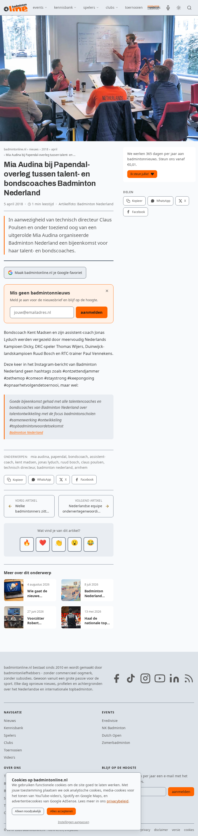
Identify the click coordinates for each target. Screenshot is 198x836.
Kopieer (18, 480)
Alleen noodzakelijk (28, 811)
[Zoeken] (189, 8)
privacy (145, 830)
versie (176, 830)
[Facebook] (116, 678)
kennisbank (63, 7)
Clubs (8, 742)
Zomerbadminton (116, 742)
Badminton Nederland (26, 432)
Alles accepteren (61, 811)
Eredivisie (110, 720)
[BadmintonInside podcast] (168, 8)
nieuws (20, 7)
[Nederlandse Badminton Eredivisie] (153, 7)
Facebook (87, 479)
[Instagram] (145, 678)
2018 (45, 149)
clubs (110, 7)
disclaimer (161, 830)
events (38, 7)
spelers (89, 7)
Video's (9, 757)
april (54, 149)
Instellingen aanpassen (73, 822)
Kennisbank (13, 728)
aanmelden (92, 312)
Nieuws (10, 720)
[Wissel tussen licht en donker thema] (179, 8)
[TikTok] (131, 678)
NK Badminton (114, 728)
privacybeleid (117, 801)
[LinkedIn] (174, 678)
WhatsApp (44, 479)
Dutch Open (111, 735)
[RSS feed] (189, 678)
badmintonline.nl (15, 149)
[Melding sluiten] (107, 290)
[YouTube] (160, 678)
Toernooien (13, 750)
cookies (189, 830)
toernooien (134, 7)
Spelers (10, 735)
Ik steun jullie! (139, 174)
